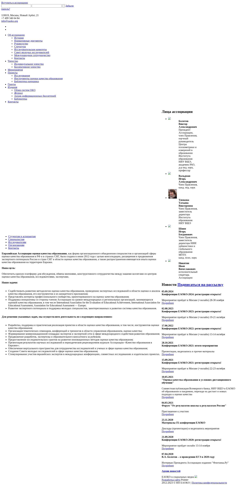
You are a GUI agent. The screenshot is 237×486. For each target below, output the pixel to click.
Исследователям (17, 242)
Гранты (12, 84)
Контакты (19, 58)
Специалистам (16, 239)
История (19, 37)
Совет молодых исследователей (31, 52)
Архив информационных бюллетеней (35, 96)
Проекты (13, 72)
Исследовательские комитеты (30, 49)
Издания (12, 87)
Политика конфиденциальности (209, 482)
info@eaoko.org (9, 21)
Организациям (16, 245)
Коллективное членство (27, 66)
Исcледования (22, 75)
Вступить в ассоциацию (14, 2)
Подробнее (168, 303)
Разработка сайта (171, 479)
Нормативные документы (28, 40)
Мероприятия (15, 69)
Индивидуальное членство (29, 64)
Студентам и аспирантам (22, 236)
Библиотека (20, 98)
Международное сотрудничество (32, 55)
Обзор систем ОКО (24, 90)
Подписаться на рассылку (200, 284)
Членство (13, 61)
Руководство (21, 43)
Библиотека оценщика (26, 81)
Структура (20, 46)
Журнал (18, 93)
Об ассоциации (16, 35)
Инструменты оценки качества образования (38, 78)
